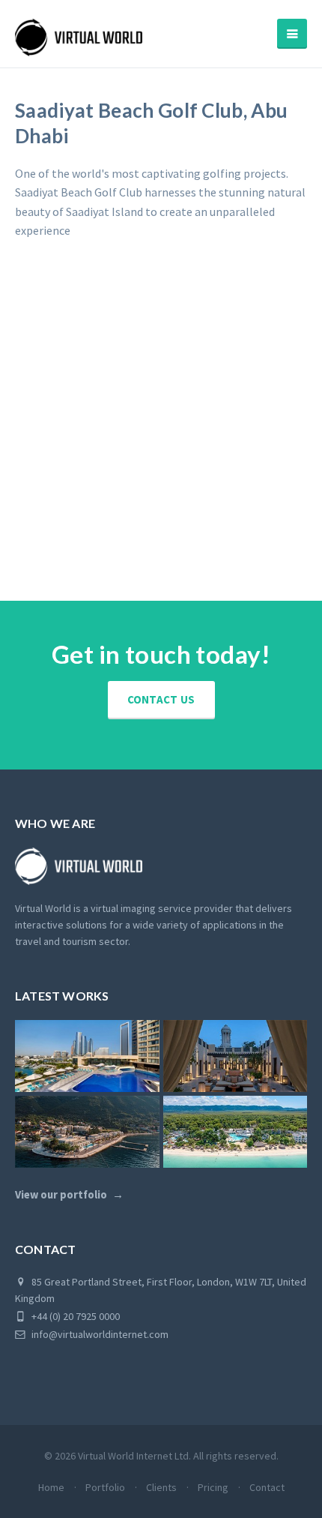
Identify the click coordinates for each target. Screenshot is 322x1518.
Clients (161, 1487)
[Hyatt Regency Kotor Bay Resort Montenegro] (87, 1132)
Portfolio (105, 1487)
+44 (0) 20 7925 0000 (74, 1316)
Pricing (213, 1487)
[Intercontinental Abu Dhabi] (87, 1056)
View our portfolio (61, 1195)
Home (51, 1487)
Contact (267, 1487)
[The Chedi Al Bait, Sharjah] (235, 1056)
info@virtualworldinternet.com (99, 1334)
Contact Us (161, 699)
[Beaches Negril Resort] (235, 1132)
